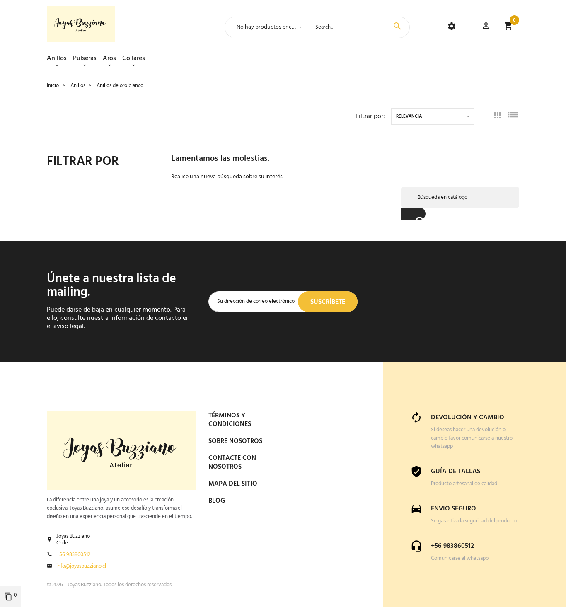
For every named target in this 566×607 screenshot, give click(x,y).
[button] (486, 27)
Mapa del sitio (232, 484)
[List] (513, 116)
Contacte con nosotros (232, 462)
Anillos (57, 58)
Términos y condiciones (229, 420)
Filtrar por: (370, 116)
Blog (216, 501)
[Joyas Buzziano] (81, 24)
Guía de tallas (455, 471)
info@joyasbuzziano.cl (81, 566)
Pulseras (85, 58)
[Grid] (498, 116)
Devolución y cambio (467, 417)
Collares (133, 58)
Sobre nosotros (235, 441)
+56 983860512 (73, 554)
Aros (109, 58)
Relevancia (409, 116)
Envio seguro (453, 508)
